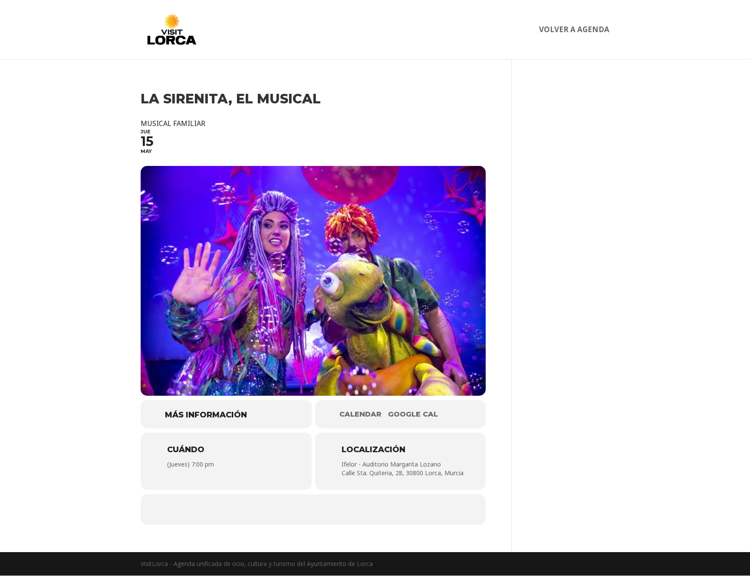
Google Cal (413, 414)
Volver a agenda (574, 30)
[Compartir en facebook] (287, 509)
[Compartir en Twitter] (313, 509)
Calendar (360, 414)
